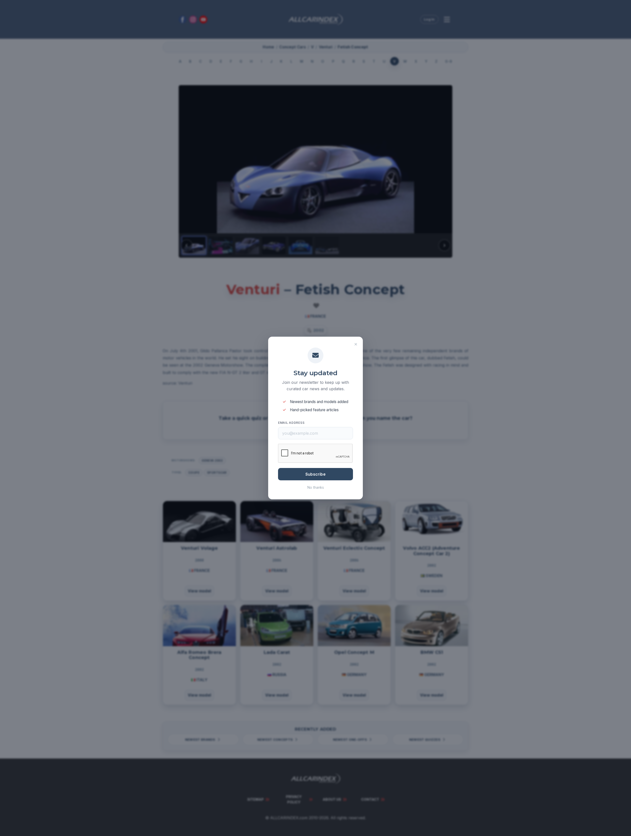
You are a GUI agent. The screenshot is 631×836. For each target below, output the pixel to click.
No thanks (315, 487)
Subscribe (315, 474)
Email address (291, 423)
